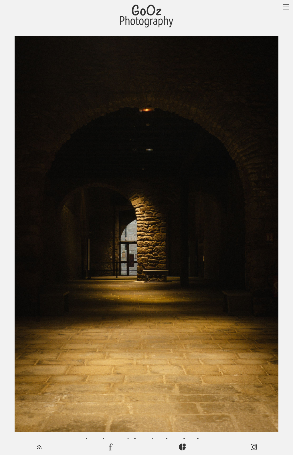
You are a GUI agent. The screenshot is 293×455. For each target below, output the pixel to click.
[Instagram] (253, 447)
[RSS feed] (39, 447)
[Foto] (110, 447)
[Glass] (182, 447)
